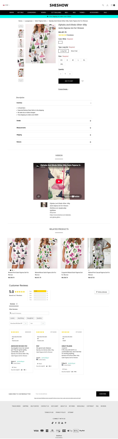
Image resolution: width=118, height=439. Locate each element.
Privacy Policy (61, 412)
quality (39, 318)
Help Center (35, 406)
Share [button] (15, 367)
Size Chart (54, 406)
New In (12, 12)
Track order (16, 406)
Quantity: (61, 69)
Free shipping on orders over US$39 (60, 16)
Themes (82, 12)
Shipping (25, 406)
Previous (21, 26)
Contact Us (45, 406)
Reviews (103, 406)
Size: (63, 56)
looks (12, 318)
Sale (105, 12)
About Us (64, 406)
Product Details (63, 89)
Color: (65, 39)
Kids (74, 12)
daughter (30, 318)
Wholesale (80, 406)
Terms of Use (49, 412)
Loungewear (31, 12)
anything (21, 318)
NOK (6, 5)
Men (66, 12)
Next (21, 80)
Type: (66, 47)
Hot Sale (21, 12)
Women (43, 12)
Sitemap (70, 412)
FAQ (97, 406)
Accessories (94, 12)
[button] (22, 370)
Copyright (90, 406)
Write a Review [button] (102, 292)
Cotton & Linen (56, 12)
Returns (72, 406)
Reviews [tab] (12, 304)
